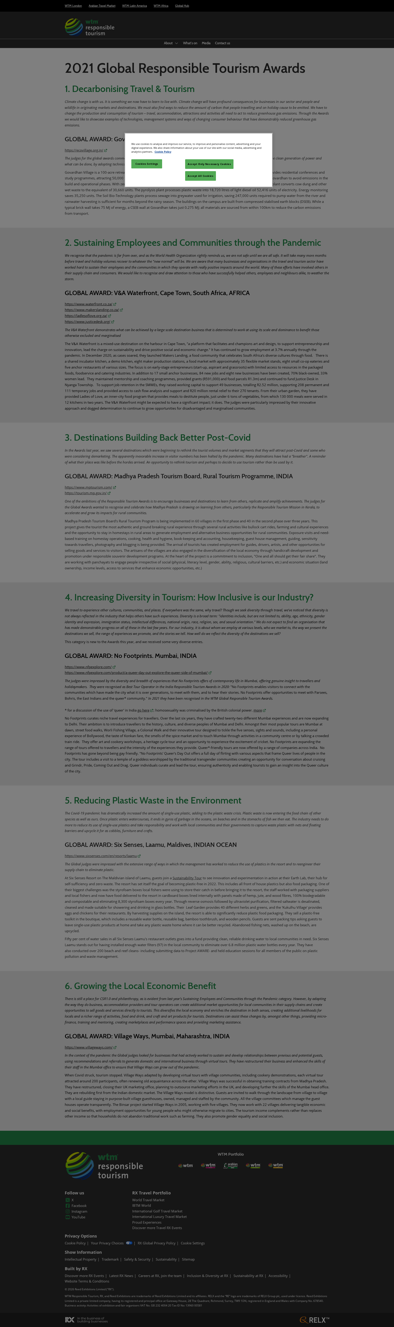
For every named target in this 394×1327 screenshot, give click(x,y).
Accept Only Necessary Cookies (209, 164)
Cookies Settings (146, 163)
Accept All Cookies (200, 176)
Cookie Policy (163, 151)
